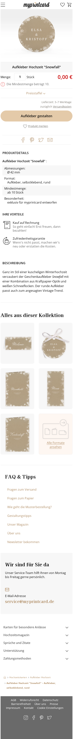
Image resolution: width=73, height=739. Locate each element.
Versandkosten (62, 106)
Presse (54, 704)
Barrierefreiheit (21, 704)
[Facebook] (23, 140)
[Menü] (5, 4)
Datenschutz (50, 700)
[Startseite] (4, 677)
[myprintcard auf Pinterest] (41, 717)
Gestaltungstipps (19, 516)
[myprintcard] (36, 8)
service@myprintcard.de (29, 601)
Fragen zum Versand (21, 489)
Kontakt (29, 708)
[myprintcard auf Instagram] (26, 717)
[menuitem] (62, 4)
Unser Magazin (17, 524)
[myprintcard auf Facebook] (33, 717)
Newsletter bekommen (23, 542)
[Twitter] (41, 140)
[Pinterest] (32, 140)
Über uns (13, 533)
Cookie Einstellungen (50, 708)
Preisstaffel (34, 93)
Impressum (13, 708)
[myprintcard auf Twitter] (49, 717)
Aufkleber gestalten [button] (36, 116)
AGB (13, 700)
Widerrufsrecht (29, 700)
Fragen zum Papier (20, 498)
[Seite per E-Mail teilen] (49, 139)
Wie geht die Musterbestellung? (29, 507)
